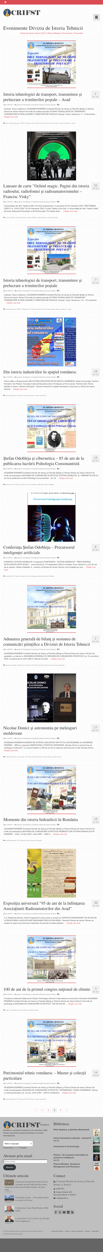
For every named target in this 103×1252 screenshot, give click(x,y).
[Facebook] (56, 1212)
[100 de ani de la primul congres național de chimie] (51, 959)
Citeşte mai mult (11, 117)
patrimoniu (67, 123)
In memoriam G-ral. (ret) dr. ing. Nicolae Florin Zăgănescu (32, 1219)
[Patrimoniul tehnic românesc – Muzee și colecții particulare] (51, 1042)
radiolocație (61, 665)
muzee (61, 123)
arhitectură (20, 665)
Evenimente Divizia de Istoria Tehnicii (43, 105)
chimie (7, 1010)
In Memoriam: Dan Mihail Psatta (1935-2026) (32, 1209)
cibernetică (8, 484)
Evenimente (67, 33)
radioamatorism (42, 217)
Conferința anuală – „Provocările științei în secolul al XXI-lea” (32, 1198)
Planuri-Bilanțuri (54, 33)
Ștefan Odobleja (49, 484)
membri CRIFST (32, 217)
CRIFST (10, 105)
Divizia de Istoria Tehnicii (42, 123)
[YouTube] (64, 1212)
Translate (23, 1148)
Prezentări (78, 33)
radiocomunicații (53, 217)
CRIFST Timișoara (25, 123)
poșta (73, 123)
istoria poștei (55, 123)
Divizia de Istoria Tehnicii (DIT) (33, 33)
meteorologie (48, 757)
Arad (6, 123)
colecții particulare (13, 123)
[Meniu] (96, 17)
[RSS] (72, 1212)
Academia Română (10, 757)
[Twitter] (60, 1212)
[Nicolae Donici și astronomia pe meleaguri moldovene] (51, 698)
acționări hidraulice (10, 840)
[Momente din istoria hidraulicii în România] (51, 789)
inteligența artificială (37, 484)
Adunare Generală (10, 665)
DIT (33, 123)
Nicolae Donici (56, 757)
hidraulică (39, 840)
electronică (53, 665)
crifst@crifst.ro (62, 1198)
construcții (27, 665)
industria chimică (33, 1010)
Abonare (9, 1167)
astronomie (20, 757)
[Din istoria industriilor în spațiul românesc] (51, 342)
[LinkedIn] (68, 1212)
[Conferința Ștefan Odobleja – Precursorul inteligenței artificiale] (51, 517)
